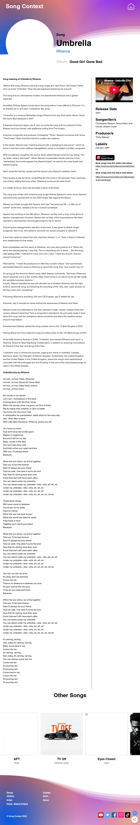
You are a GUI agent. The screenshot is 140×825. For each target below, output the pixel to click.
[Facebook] (114, 815)
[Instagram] (121, 815)
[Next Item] (135, 743)
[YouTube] (100, 815)
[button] (131, 6)
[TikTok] (127, 815)
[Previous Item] (4, 743)
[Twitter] (107, 815)
